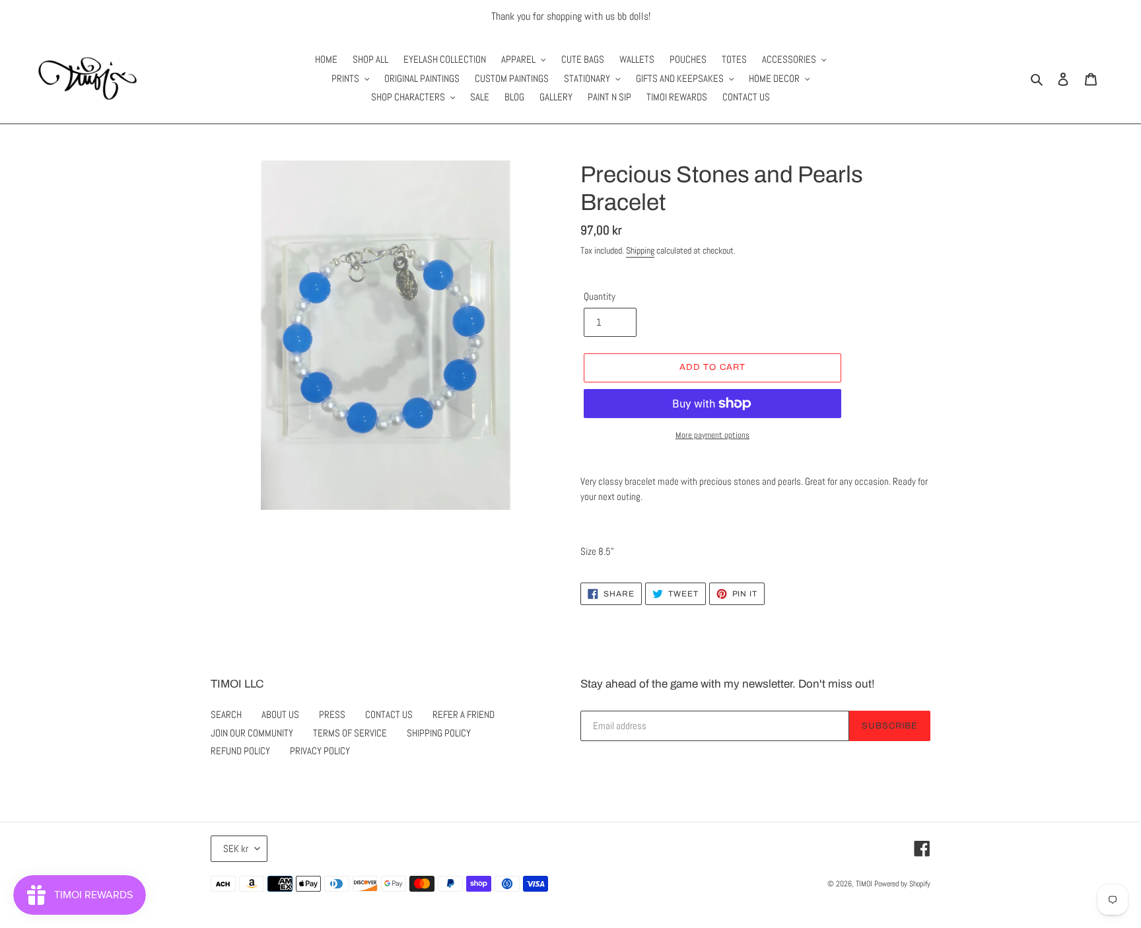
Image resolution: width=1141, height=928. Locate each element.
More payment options (712, 435)
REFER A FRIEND (463, 714)
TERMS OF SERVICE (350, 733)
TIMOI (864, 883)
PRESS (332, 714)
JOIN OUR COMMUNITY (252, 733)
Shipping (640, 250)
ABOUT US (280, 714)
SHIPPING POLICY (439, 733)
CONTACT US (389, 714)
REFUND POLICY (240, 750)
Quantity (599, 296)
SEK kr (235, 848)
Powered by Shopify (902, 883)
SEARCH (226, 714)
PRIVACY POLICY (320, 750)
